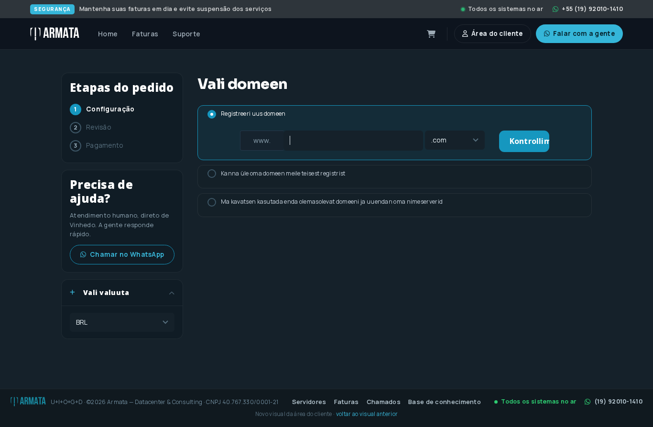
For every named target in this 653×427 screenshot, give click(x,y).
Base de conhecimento (444, 401)
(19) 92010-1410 (618, 401)
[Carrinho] (431, 34)
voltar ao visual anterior (367, 413)
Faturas (346, 401)
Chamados (384, 401)
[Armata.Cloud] (54, 34)
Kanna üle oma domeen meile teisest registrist (283, 173)
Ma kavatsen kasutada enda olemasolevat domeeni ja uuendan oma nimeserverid (332, 201)
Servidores (309, 401)
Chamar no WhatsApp (127, 254)
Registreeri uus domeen (253, 113)
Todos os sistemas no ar (505, 9)
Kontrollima (529, 141)
